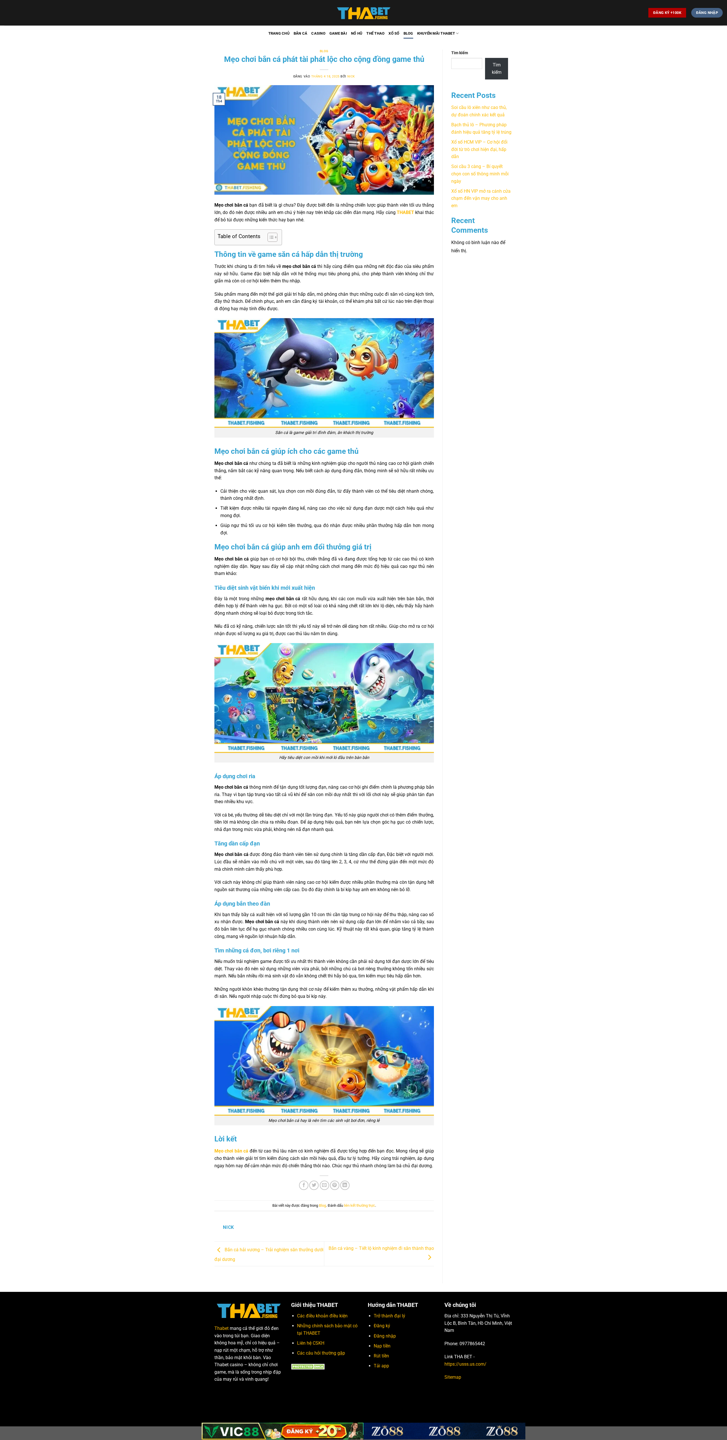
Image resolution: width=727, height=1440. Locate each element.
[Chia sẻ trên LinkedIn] (345, 1185)
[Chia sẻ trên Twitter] (314, 1185)
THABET (405, 212)
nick (351, 76)
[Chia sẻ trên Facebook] (303, 1185)
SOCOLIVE (233, 1400)
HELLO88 (222, 1393)
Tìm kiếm (459, 53)
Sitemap (452, 1377)
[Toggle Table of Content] (269, 237)
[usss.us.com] (363, 13)
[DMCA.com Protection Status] (309, 1366)
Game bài (338, 33)
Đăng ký (382, 1325)
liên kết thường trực (359, 1205)
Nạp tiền (382, 1346)
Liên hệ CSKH (310, 1343)
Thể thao (375, 33)
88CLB (248, 1393)
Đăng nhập (385, 1336)
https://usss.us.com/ (465, 1364)
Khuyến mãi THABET (436, 33)
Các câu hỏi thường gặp (321, 1353)
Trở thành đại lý (389, 1316)
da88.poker (264, 1393)
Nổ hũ (356, 33)
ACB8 (247, 1400)
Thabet (221, 1328)
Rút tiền (381, 1356)
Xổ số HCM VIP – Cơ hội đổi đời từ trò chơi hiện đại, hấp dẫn (479, 149)
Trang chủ (279, 33)
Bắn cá (301, 33)
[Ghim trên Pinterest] (334, 1185)
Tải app (381, 1365)
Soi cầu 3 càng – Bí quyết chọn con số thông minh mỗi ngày (480, 174)
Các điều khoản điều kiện (322, 1316)
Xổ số (393, 33)
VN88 (236, 1393)
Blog (408, 33)
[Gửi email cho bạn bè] (324, 1185)
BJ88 (218, 1400)
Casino (318, 33)
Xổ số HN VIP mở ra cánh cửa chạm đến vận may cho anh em (481, 198)
